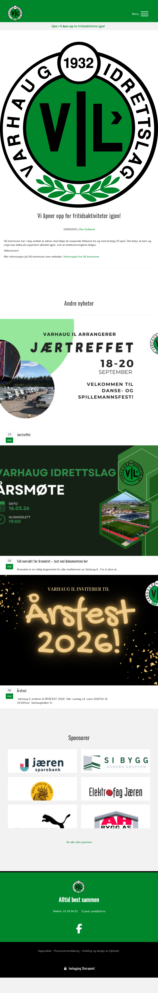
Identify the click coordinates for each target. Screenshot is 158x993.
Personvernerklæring (66, 950)
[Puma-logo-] (42, 816)
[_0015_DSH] (42, 789)
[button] (139, 14)
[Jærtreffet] (79, 382)
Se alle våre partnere (79, 842)
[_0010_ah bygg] (115, 816)
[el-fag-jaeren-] (115, 789)
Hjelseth (114, 950)
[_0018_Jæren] (42, 761)
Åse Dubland (87, 229)
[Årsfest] (79, 641)
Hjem (54, 26)
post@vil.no (98, 911)
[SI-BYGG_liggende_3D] (115, 761)
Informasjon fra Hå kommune (81, 256)
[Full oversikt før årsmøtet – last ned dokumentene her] (79, 509)
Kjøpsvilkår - (45, 950)
